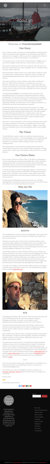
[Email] (29, 386)
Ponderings (37, 419)
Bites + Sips (37, 407)
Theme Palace (42, 462)
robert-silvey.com (13, 353)
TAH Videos (37, 426)
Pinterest (18, 372)
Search (34, 394)
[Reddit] (25, 386)
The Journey (38, 428)
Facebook (5, 372)
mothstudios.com (39, 351)
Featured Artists (38, 412)
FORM (10, 357)
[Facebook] (19, 386)
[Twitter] (21, 386)
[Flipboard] (23, 386)
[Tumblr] (27, 386)
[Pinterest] (31, 386)
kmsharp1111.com (18, 269)
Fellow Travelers (38, 414)
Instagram (12, 372)
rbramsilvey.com (39, 353)
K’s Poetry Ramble (39, 417)
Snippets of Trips (39, 421)
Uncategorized (38, 430)
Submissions (38, 423)
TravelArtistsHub (17, 462)
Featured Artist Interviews (41, 410)
